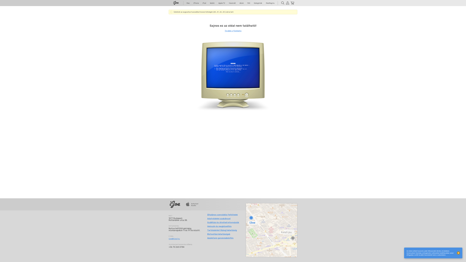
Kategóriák (258, 3)
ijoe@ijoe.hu (174, 239)
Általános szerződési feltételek (222, 215)
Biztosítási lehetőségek (218, 234)
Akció (242, 3)
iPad (204, 3)
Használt (232, 3)
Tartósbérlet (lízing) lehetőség (222, 230)
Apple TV (221, 3)
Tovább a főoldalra (233, 31)
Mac (188, 3)
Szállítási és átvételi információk (223, 222)
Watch (212, 3)
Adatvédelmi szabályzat (219, 218)
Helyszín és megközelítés (219, 226)
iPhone (196, 3)
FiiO (248, 3)
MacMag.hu (270, 3)
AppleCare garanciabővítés (220, 238)
